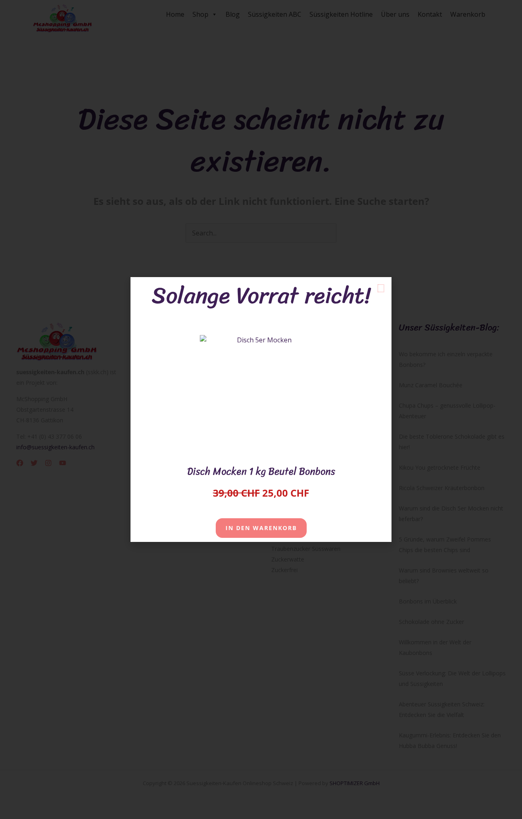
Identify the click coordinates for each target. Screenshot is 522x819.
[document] (261, 409)
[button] (380, 288)
